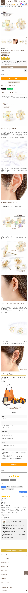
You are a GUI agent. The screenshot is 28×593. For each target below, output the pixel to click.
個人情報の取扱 (4, 590)
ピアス (5, 6)
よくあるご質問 (5, 558)
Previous (2, 22)
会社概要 (3, 578)
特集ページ (4, 570)
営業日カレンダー (5, 582)
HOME (1, 6)
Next (25, 22)
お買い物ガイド (5, 562)
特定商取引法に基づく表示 (6, 587)
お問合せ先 (4, 574)
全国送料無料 (4, 566)
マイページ (4, 554)
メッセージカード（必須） (8, 67)
